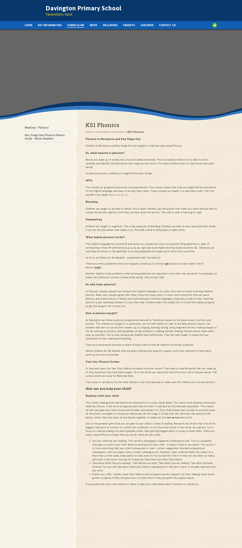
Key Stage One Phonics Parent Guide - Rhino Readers (45, 136)
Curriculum (102, 131)
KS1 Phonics (135, 131)
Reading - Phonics (37, 127)
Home (89, 131)
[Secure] (214, 25)
